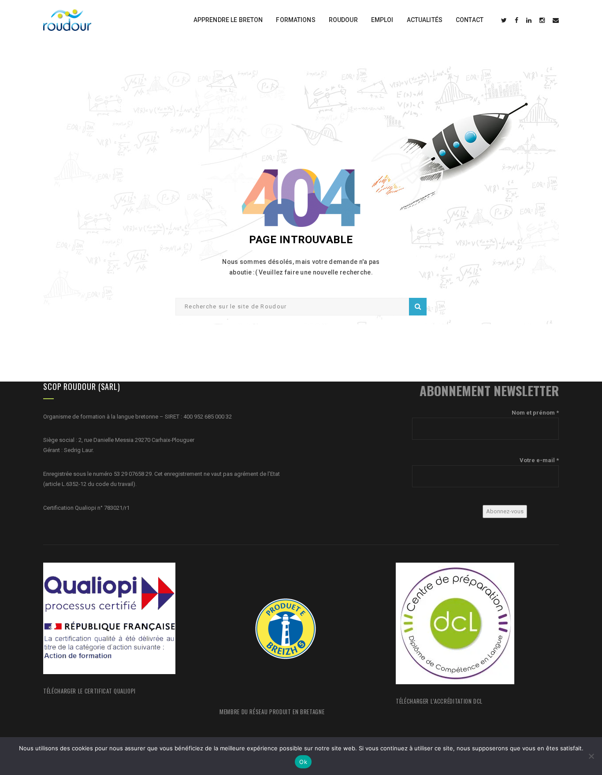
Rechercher (418, 306)
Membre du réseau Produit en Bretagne (271, 711)
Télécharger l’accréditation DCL (439, 701)
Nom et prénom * (535, 412)
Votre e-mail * (539, 460)
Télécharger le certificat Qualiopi (89, 690)
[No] (591, 756)
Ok (303, 761)
